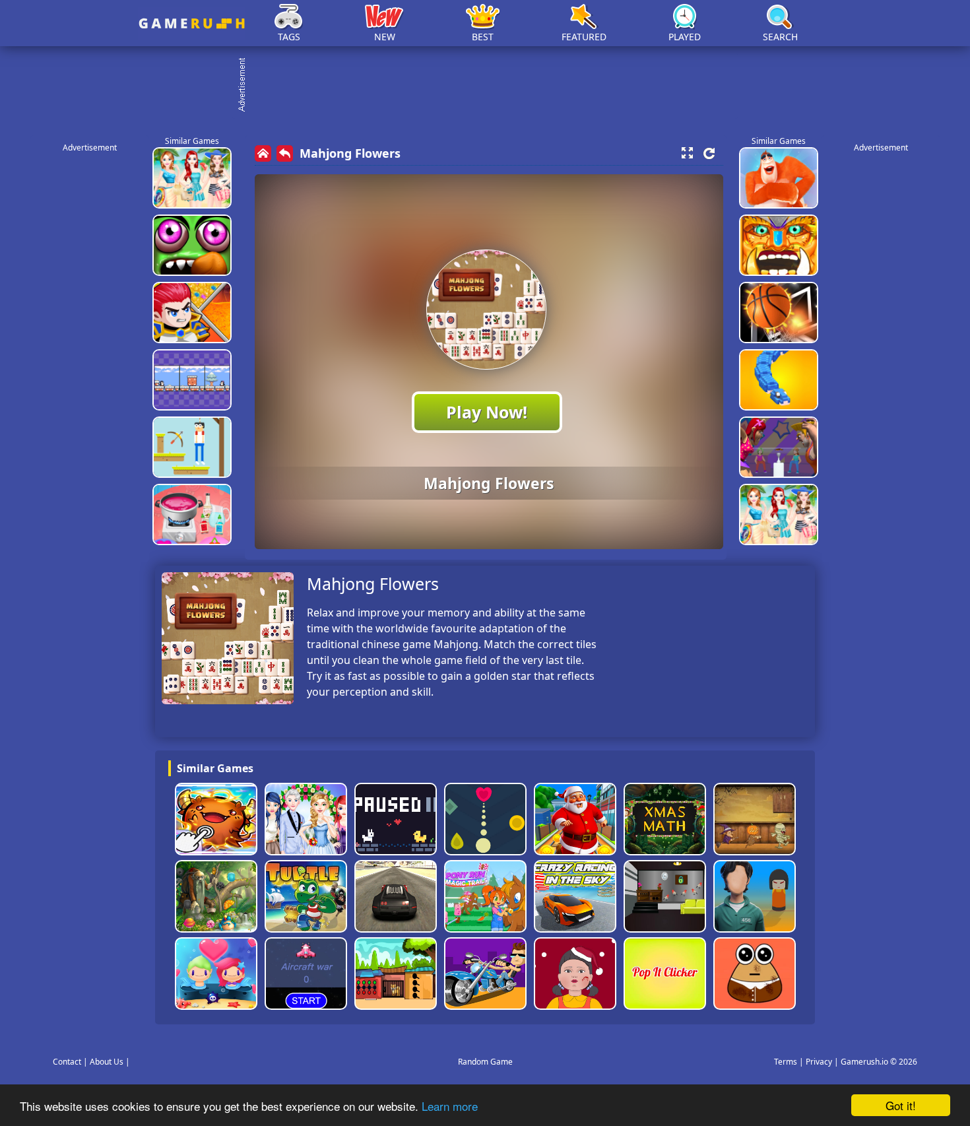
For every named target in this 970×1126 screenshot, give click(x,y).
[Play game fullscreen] (687, 153)
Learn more (450, 1106)
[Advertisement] (491, 86)
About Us (106, 1061)
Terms (785, 1061)
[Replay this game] (709, 153)
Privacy (819, 1061)
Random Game (485, 1061)
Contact (67, 1061)
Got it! (901, 1105)
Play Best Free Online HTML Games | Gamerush (191, 23)
